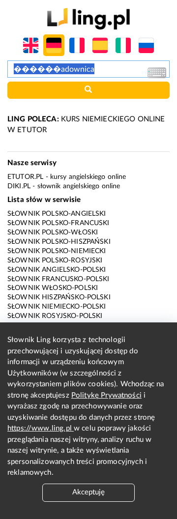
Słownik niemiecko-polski (56, 306)
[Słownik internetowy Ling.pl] (88, 18)
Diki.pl (18, 186)
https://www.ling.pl (40, 428)
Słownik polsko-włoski (52, 232)
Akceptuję (88, 492)
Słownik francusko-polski (58, 279)
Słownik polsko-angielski (56, 213)
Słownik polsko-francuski (58, 223)
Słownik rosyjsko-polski (54, 316)
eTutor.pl (25, 176)
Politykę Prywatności (106, 395)
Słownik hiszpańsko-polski (59, 297)
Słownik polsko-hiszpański (59, 241)
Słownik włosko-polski (52, 288)
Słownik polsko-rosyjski (54, 260)
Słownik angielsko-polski (56, 269)
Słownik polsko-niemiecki (56, 251)
